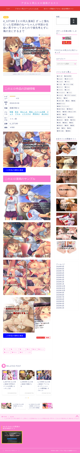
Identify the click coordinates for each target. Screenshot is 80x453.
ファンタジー (61, 92)
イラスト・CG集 (69, 84)
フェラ (22, 349)
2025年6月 (60, 299)
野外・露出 (61, 131)
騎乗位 (68, 131)
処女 (17, 112)
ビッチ (67, 89)
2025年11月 (60, 288)
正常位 (73, 120)
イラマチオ (26, 114)
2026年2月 (60, 282)
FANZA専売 (68, 76)
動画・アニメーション (63, 106)
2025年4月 (60, 303)
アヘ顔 (60, 84)
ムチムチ (60, 95)
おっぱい (60, 78)
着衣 (67, 125)
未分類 (6, 17)
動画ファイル (61, 103)
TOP (8, 9)
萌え (64, 128)
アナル (17, 114)
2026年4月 (60, 277)
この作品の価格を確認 (14, 170)
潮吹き (65, 122)
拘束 (67, 120)
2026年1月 (60, 284)
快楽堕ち (71, 117)
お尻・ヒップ (69, 78)
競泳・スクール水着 (37, 112)
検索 (58, 17)
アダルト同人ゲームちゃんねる (27, 9)
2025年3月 (60, 306)
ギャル (67, 87)
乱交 (66, 98)
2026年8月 (60, 269)
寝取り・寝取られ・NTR (70, 111)
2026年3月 (60, 279)
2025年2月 (60, 308)
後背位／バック (62, 117)
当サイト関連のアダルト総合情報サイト (59, 9)
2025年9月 (60, 293)
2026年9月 (60, 266)
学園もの (70, 109)
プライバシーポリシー (11, 450)
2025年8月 (60, 295)
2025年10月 (60, 290)
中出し (60, 98)
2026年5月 (60, 275)
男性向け (36, 114)
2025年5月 (60, 301)
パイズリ (60, 89)
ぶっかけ (60, 81)
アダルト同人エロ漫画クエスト (40, 3)
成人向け (45, 114)
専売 (59, 114)
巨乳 (65, 114)
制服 (11, 112)
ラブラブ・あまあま (71, 95)
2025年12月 (60, 286)
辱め (70, 128)
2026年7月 (60, 271)
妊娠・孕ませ (61, 109)
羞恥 (73, 125)
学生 (59, 111)
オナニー (60, 87)
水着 (59, 122)
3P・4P (60, 76)
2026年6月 (60, 273)
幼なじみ (23, 112)
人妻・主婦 (61, 100)
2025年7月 (60, 297)
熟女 (72, 122)
